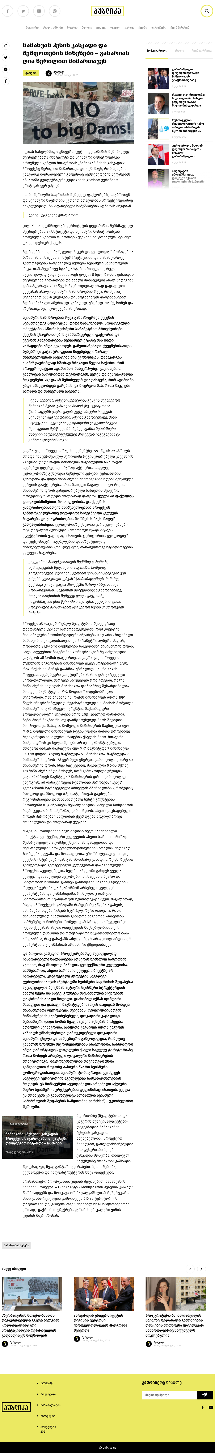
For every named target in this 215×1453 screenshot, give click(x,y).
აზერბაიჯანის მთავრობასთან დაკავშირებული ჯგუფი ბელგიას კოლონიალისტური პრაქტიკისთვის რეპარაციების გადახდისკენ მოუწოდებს (30, 1325)
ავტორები (158, 27)
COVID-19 (46, 1383)
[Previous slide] (190, 1269)
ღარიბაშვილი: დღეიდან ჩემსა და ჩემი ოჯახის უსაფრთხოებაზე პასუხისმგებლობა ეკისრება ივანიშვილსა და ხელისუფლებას (185, 75)
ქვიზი (143, 27)
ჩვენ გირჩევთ (202, 51)
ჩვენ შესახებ (179, 27)
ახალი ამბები (53, 27)
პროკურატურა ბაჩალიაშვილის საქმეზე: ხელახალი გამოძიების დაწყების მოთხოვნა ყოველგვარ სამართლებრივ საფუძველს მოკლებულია (175, 1325)
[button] (207, 11)
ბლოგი (87, 27)
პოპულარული (157, 51)
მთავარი (32, 27)
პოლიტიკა (48, 1394)
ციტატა (129, 27)
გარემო (31, 73)
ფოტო (114, 27)
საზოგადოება (50, 1405)
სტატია (72, 27)
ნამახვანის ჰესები (16, 1245)
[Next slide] (201, 1269)
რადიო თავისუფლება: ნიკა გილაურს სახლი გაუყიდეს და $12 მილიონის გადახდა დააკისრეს (188, 100)
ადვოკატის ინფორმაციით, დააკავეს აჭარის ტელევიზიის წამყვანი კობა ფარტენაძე (188, 176)
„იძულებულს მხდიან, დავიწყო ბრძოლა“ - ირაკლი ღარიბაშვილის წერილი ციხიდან (187, 151)
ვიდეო (101, 27)
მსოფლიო (48, 1416)
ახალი (179, 51)
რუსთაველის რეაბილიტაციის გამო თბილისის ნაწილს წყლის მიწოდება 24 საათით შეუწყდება (188, 125)
